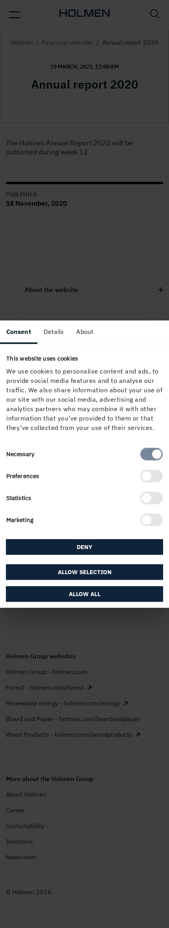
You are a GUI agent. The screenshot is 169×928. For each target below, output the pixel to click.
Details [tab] (54, 331)
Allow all (85, 593)
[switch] (151, 475)
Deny (84, 547)
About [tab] (85, 331)
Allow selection (85, 571)
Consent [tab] (18, 331)
